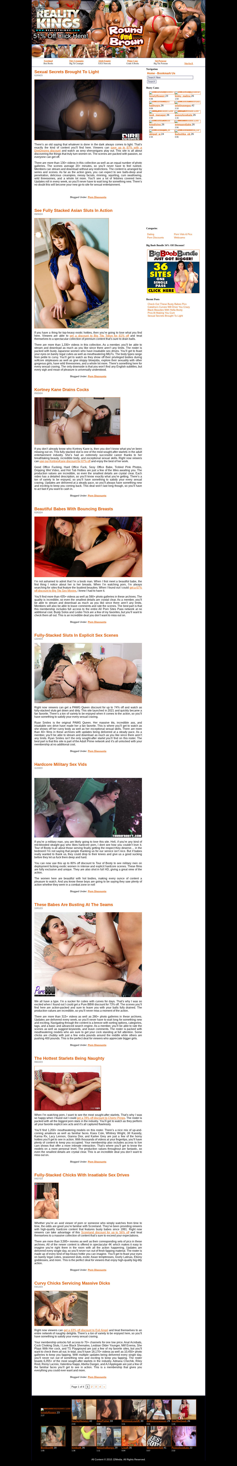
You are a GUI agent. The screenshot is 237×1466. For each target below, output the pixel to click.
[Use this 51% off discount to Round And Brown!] (118, 56)
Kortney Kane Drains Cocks (61, 389)
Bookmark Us (166, 73)
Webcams (179, 237)
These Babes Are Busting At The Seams (73, 904)
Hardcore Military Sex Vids (60, 764)
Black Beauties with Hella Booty (165, 309)
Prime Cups (132, 61)
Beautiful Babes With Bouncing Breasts (73, 508)
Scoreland (48, 61)
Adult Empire (104, 61)
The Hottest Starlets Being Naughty (69, 1058)
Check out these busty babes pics (167, 304)
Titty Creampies (76, 61)
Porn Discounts (97, 197)
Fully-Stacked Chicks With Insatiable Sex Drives (81, 1175)
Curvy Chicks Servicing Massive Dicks (72, 1283)
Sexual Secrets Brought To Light (66, 71)
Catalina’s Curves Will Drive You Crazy (169, 307)
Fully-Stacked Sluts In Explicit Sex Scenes (76, 635)
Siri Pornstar (160, 61)
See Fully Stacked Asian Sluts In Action (73, 210)
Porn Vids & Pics (183, 234)
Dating (150, 234)
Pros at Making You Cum (161, 312)
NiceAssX (188, 63)
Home (151, 73)
